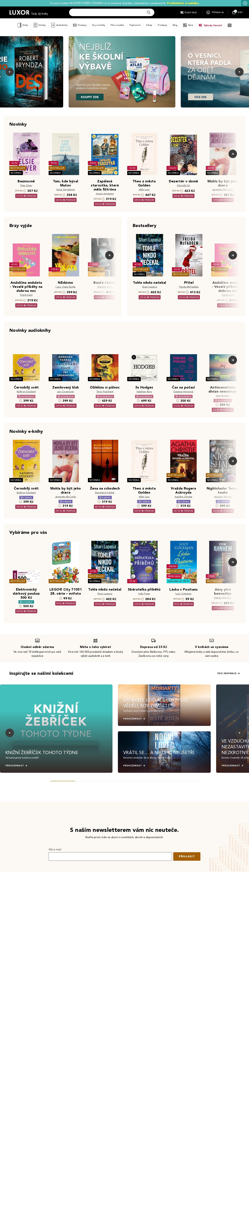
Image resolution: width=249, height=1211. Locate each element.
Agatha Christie (183, 496)
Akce (190, 25)
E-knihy (42, 25)
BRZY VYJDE (18, 274)
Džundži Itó (183, 185)
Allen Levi (144, 189)
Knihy (25, 25)
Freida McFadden (189, 286)
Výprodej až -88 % (178, 581)
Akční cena (174, 576)
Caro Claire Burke (65, 286)
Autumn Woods (223, 496)
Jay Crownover (65, 391)
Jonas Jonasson (105, 193)
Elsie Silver (26, 185)
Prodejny (162, 25)
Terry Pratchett (104, 391)
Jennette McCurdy (222, 189)
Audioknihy (62, 25)
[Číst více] (122, 71)
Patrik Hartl (26, 295)
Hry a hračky (98, 25)
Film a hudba (117, 25)
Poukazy (82, 25)
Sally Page (144, 593)
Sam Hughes (223, 395)
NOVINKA (16, 172)
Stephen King (104, 286)
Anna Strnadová (65, 189)
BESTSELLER (18, 168)
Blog (175, 25)
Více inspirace (227, 673)
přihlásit (187, 856)
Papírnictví (135, 25)
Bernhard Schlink (104, 492)
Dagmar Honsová (183, 391)
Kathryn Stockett (26, 391)
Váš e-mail (55, 849)
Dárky (149, 25)
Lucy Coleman (183, 593)
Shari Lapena (149, 286)
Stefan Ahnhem (222, 597)
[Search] (148, 12)
